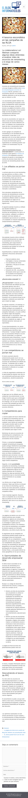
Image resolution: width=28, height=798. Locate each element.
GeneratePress (17, 795)
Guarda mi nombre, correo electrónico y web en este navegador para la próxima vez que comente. (15, 779)
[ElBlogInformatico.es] (11, 6)
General (6, 728)
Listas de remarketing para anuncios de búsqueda (13, 89)
